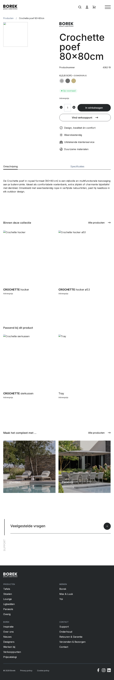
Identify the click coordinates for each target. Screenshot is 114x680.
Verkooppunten (12, 651)
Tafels (6, 588)
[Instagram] (103, 670)
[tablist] (57, 167)
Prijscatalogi (10, 656)
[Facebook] (98, 670)
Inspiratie (8, 626)
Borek (62, 588)
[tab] (10, 167)
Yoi (61, 599)
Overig (7, 614)
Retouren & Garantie (70, 636)
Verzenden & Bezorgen (72, 641)
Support (64, 626)
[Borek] (10, 575)
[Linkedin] (109, 670)
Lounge (7, 599)
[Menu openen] (108, 7)
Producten (8, 18)
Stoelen (7, 593)
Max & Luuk (66, 593)
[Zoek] (80, 7)
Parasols (8, 609)
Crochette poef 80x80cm (31, 18)
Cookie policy (43, 670)
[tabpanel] (57, 181)
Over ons (8, 631)
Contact (63, 646)
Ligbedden (9, 604)
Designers (8, 641)
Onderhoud (65, 631)
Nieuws (7, 636)
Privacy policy (26, 670)
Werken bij (9, 646)
